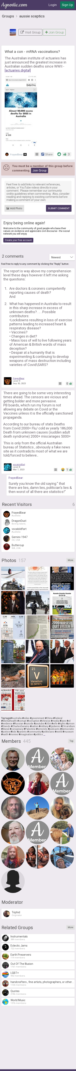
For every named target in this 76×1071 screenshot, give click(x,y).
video (26, 718)
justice (6, 731)
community (35, 731)
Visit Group (32, 32)
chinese (46, 721)
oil (69, 721)
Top (71, 741)
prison (71, 723)
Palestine (30, 729)
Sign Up (67, 5)
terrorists (42, 729)
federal (58, 718)
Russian (18, 723)
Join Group (56, 32)
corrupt (23, 721)
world (59, 731)
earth (5, 734)
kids (14, 731)
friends (6, 726)
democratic (68, 729)
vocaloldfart (19, 464)
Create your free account (18, 240)
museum (69, 731)
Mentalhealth (10, 721)
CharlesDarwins (20, 726)
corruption (34, 721)
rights (62, 723)
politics (39, 734)
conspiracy (17, 729)
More (70, 560)
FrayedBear (18, 154)
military (44, 726)
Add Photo (16, 208)
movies (14, 734)
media (55, 721)
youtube (39, 723)
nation (34, 726)
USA (48, 723)
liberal (6, 729)
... (44, 734)
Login (53, 5)
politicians (48, 731)
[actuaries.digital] (18, 70)
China (49, 718)
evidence (7, 723)
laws (63, 721)
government (37, 718)
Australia (17, 718)
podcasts (54, 729)
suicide (29, 723)
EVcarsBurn (68, 726)
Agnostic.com (14, 5)
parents (22, 731)
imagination (26, 734)
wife (55, 723)
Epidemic (55, 726)
